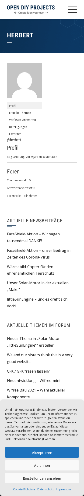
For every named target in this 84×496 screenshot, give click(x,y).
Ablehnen (42, 465)
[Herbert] (24, 82)
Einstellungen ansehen (42, 478)
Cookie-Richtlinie (24, 489)
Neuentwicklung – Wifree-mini (33, 380)
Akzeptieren (42, 452)
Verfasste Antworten (22, 120)
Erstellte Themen (20, 113)
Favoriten (15, 134)
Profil (12, 106)
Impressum (63, 489)
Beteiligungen (18, 127)
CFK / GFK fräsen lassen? (28, 371)
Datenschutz (45, 489)
